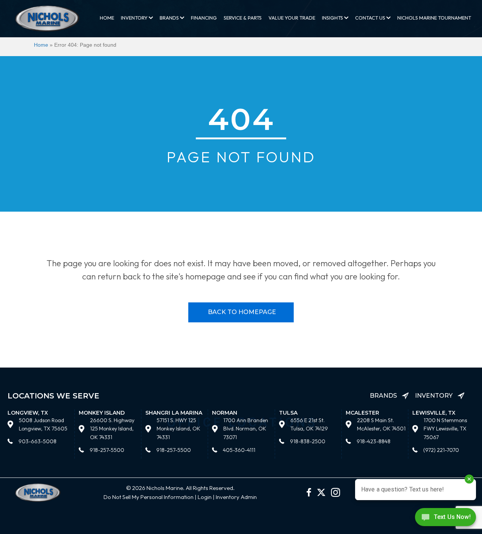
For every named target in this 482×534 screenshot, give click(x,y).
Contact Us (370, 18)
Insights (333, 18)
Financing (204, 18)
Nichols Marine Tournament (434, 18)
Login (205, 496)
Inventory (135, 18)
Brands (170, 18)
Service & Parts (243, 18)
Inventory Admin (236, 496)
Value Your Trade (291, 18)
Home (107, 18)
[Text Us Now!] (445, 518)
